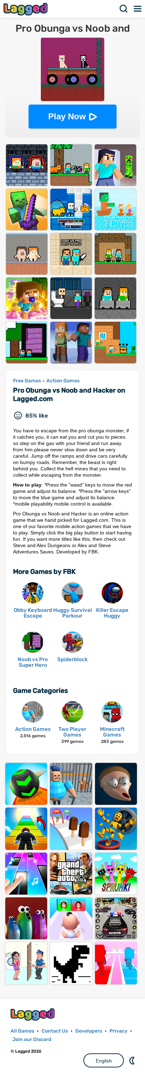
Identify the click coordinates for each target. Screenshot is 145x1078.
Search (124, 9)
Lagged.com (33, 1014)
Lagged (26, 9)
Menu (138, 9)
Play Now (67, 116)
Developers (88, 1031)
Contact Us (55, 1031)
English (104, 1061)
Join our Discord (31, 1039)
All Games (22, 1031)
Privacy (118, 1031)
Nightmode (133, 1060)
